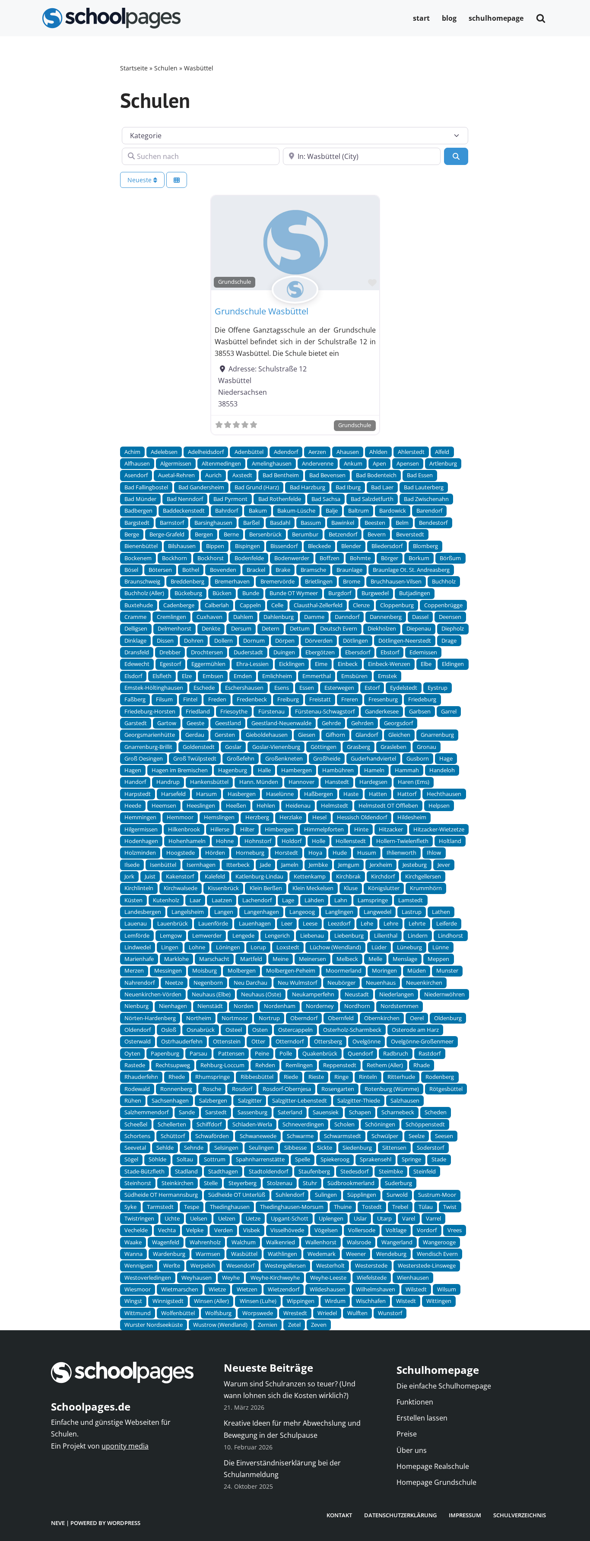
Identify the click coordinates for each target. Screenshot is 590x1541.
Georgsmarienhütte (149, 735)
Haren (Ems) (413, 782)
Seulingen (261, 1147)
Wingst (133, 1301)
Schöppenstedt (425, 1124)
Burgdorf (339, 593)
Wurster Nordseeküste (153, 1325)
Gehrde (331, 723)
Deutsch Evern (338, 628)
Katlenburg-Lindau (259, 876)
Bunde (250, 593)
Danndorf (347, 617)
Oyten (132, 1053)
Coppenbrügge (443, 605)
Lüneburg (409, 947)
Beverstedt (410, 534)
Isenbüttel (163, 865)
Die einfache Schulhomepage (444, 1386)
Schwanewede (258, 1136)
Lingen (169, 947)
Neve (58, 1523)
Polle (285, 1053)
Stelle (211, 1183)
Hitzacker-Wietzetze (438, 829)
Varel (408, 1218)
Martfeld (251, 959)
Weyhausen (196, 1277)
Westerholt (330, 1265)
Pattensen (231, 1053)
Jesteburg (415, 865)
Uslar (360, 1218)
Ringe (341, 1077)
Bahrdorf (226, 510)
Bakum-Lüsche (296, 510)
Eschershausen (244, 687)
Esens (281, 687)
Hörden (215, 852)
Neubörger (341, 982)
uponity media (125, 1446)
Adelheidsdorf (206, 452)
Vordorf (427, 1230)
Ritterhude (401, 1077)
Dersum (241, 628)
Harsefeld (173, 794)
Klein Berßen (266, 888)
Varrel (433, 1218)
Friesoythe (233, 711)
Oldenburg (448, 1018)
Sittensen (394, 1147)
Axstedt (242, 475)
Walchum (244, 1242)
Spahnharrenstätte (260, 1159)
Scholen (344, 1124)
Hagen (132, 770)
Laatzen (222, 900)
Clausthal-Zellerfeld (318, 605)
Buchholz (444, 581)
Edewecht (136, 664)
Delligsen (135, 628)
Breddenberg (187, 581)
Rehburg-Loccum (222, 1065)
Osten (260, 1030)
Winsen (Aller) (211, 1301)
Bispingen (247, 546)
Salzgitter (250, 1100)
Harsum (206, 794)
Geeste (195, 723)
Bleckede (319, 546)
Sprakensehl (375, 1159)
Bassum (311, 522)
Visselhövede (287, 1230)
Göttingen (323, 747)
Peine (262, 1053)
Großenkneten (284, 758)
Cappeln (250, 605)
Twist (450, 1207)
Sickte (324, 1147)
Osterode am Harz (415, 1030)
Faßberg (135, 699)
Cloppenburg (397, 605)
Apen (379, 463)
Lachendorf (257, 900)
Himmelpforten (324, 829)
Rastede (134, 1065)
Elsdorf (133, 676)
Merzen (134, 970)
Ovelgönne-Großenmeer (422, 1041)
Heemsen (164, 805)
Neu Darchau (250, 982)
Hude (340, 852)
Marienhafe (139, 959)
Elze (187, 676)
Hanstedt (337, 782)
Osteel (233, 1030)
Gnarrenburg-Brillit (148, 747)
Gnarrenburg (437, 735)
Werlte (171, 1265)
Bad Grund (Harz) (257, 487)
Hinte (361, 829)
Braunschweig (142, 581)
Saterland (290, 1112)
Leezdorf (339, 923)
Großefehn (240, 758)
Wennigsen (138, 1265)
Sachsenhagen (170, 1100)
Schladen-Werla (252, 1124)
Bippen (215, 546)
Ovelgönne (366, 1041)
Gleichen (399, 735)
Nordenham (279, 1006)
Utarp (384, 1218)
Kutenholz (166, 900)
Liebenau (312, 935)
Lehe (367, 923)
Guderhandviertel (373, 758)
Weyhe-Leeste (328, 1277)
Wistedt (406, 1301)
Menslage (405, 959)
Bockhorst (210, 558)
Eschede (204, 687)
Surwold (397, 1195)
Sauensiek (326, 1112)
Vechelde (136, 1230)
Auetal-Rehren (176, 475)
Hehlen (266, 805)
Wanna (133, 1254)
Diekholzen (382, 628)
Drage (449, 640)
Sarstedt (216, 1112)
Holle (318, 841)
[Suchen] (541, 18)
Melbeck (347, 959)
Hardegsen (373, 782)
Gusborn (417, 758)
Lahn (340, 900)
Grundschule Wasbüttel (261, 311)
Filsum (164, 699)
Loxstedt (287, 947)
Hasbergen (242, 794)
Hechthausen (444, 794)
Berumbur (305, 534)
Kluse (351, 888)
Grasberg (358, 747)
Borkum (419, 558)
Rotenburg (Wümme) (392, 1089)
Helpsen (439, 805)
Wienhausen (413, 1277)
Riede (291, 1077)
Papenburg (165, 1053)
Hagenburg (232, 770)
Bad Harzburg (307, 487)
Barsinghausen (213, 522)
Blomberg (425, 546)
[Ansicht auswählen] (176, 180)
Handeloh (442, 770)
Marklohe (176, 959)
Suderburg (398, 1183)
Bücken (222, 593)
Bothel (190, 570)
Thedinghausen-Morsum (292, 1207)
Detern (270, 628)
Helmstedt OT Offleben (388, 805)
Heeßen (236, 805)
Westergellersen (285, 1265)
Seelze (417, 1136)
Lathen (441, 912)
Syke (130, 1207)
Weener (356, 1254)
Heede (132, 805)
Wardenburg (169, 1254)
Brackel (256, 570)
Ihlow (434, 852)
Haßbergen (318, 794)
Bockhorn (174, 558)
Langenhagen (261, 912)
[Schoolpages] (111, 18)
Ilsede (132, 865)
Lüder (379, 947)
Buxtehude (138, 605)
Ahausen (347, 452)
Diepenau (418, 628)
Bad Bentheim (281, 475)
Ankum (353, 463)
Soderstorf (430, 1147)
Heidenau (298, 805)
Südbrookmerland (350, 1183)
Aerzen (317, 452)
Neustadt (357, 994)
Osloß (168, 1030)
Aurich (213, 475)
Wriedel (327, 1313)
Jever (444, 865)
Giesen (306, 735)
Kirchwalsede (180, 888)
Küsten (133, 900)
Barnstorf (172, 522)
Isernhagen (201, 865)
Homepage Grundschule (436, 1482)
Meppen (438, 959)
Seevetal (135, 1147)
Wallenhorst (320, 1242)
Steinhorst (137, 1183)
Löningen (228, 947)
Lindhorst (450, 935)
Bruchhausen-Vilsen (396, 581)
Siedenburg (357, 1147)
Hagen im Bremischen (180, 770)
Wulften (357, 1313)
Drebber (170, 652)
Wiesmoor (137, 1289)
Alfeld (442, 452)
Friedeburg (422, 699)
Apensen (408, 463)
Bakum (258, 510)
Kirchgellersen (423, 876)
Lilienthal (385, 935)
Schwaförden (212, 1136)
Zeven (319, 1325)
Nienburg (136, 1006)
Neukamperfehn (313, 994)
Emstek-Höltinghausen (153, 687)
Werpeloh (203, 1265)
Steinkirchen (177, 1183)
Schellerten (172, 1124)
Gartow (166, 723)
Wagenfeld (165, 1242)
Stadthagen (223, 1171)
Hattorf (406, 794)
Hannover (301, 782)
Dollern (223, 640)
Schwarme (300, 1136)
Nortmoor (235, 1018)
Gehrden (362, 723)
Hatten (378, 794)
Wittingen (438, 1301)
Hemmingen (140, 817)
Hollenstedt (351, 841)
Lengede (243, 935)
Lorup (258, 947)
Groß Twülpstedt (194, 758)
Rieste (316, 1077)
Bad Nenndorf (185, 499)
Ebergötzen (320, 652)
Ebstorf (390, 652)
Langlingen (339, 912)
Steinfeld (424, 1171)
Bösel (131, 570)
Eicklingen (292, 664)
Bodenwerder (291, 558)
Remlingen (299, 1065)
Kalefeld (215, 876)
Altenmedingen (221, 463)
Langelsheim (187, 912)
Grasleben (393, 747)
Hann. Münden (258, 782)
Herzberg (257, 817)
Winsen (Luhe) (258, 1301)
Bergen (204, 534)
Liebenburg (349, 935)
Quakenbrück (319, 1053)
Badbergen (138, 510)
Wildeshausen (328, 1289)
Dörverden (319, 640)
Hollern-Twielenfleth (402, 841)
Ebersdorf (357, 652)
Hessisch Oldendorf (362, 817)
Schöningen (380, 1124)
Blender (351, 546)
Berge (131, 534)
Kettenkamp (310, 876)
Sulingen (326, 1195)
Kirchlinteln (138, 888)
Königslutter (384, 888)
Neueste (140, 180)
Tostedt (372, 1207)
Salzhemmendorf (146, 1112)
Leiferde (446, 923)
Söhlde (157, 1159)
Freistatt (320, 699)
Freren (349, 699)
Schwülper (384, 1136)
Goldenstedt (199, 747)
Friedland (198, 711)
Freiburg (288, 699)
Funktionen (415, 1402)
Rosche (212, 1089)
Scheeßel (135, 1124)
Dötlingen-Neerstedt (404, 640)
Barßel (251, 522)
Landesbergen (142, 912)
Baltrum (358, 510)
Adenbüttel (249, 452)
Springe (411, 1159)
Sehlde (165, 1147)
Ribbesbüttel (257, 1077)
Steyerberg (242, 1183)
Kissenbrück (223, 888)
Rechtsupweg (172, 1065)
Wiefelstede (372, 1277)
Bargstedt (136, 522)
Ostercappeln (295, 1030)
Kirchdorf (383, 876)
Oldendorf (137, 1030)
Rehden (265, 1065)
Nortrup (269, 1018)
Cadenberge (178, 605)
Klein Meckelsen (312, 888)
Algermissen (175, 463)
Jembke (318, 865)
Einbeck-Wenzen (389, 664)
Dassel (420, 617)
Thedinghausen (230, 1207)
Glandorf (366, 735)
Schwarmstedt (342, 1136)
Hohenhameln (187, 841)
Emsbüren (354, 676)
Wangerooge (439, 1242)
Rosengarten (337, 1089)
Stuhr (310, 1183)
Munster (447, 970)
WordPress (123, 1523)
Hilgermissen (141, 829)
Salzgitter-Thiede (358, 1100)
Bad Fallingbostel (146, 487)
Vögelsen (326, 1230)
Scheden (436, 1112)
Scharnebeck (397, 1112)
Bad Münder (140, 499)
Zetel (294, 1325)
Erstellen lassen (422, 1418)
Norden (244, 1006)
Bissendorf (284, 546)
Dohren (193, 640)
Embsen (213, 676)
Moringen (384, 970)
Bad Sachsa (325, 499)
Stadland (186, 1171)
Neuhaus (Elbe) (211, 994)
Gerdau (194, 735)
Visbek (251, 1230)
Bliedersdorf (387, 546)
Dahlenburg (278, 617)
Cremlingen (171, 617)
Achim (132, 452)
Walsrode (359, 1242)
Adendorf (286, 452)
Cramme (135, 617)
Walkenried (280, 1242)
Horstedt (286, 852)
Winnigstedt (168, 1301)
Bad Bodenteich (376, 475)
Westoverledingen (147, 1277)
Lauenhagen (255, 923)
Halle (264, 770)
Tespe (191, 1207)
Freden (217, 699)
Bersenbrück (265, 534)
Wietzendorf (283, 1289)
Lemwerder (207, 935)
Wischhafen (371, 1301)
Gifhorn (335, 735)
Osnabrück (201, 1030)
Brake (283, 570)
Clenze (361, 605)
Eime (321, 664)
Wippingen (300, 1301)
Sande (187, 1112)
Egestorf (170, 664)
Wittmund (137, 1313)
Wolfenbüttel (178, 1313)
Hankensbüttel (209, 782)
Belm (402, 522)
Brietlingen (319, 581)
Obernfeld (341, 1018)
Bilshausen (182, 546)
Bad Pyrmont (230, 499)
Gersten (225, 735)
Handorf (135, 782)
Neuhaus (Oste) (261, 994)
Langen (223, 912)
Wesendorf (240, 1265)
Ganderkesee (382, 711)
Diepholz (452, 628)
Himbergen (279, 829)
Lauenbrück (172, 923)
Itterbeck (238, 865)
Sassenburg (252, 1112)
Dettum (300, 628)
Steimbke (391, 1171)
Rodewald (137, 1089)
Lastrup (412, 912)
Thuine (343, 1207)
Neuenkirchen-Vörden (152, 994)
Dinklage (135, 640)
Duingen (284, 652)
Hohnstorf (257, 841)
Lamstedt (410, 900)
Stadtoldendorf (268, 1171)
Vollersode (361, 1230)
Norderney (320, 1006)
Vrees (454, 1230)
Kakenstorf (180, 876)
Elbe (426, 664)
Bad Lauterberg (424, 487)
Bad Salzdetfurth (372, 499)
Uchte (172, 1218)
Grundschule (234, 281)
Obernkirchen (382, 1018)
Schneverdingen (303, 1124)
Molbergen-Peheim (290, 970)
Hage (446, 758)
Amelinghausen (272, 463)
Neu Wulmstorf (297, 982)
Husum (366, 852)
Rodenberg (439, 1077)
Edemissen (423, 652)
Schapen (360, 1112)
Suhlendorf (290, 1195)
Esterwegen (339, 687)
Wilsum (446, 1289)
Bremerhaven (232, 581)
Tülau (426, 1207)
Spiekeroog (334, 1159)
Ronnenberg (176, 1089)
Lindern (418, 935)
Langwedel (377, 912)
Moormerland (344, 970)
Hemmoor (180, 817)
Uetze (253, 1218)
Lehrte (417, 923)
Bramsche (313, 570)
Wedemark (322, 1254)
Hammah (407, 770)
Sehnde (193, 1147)
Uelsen (198, 1218)
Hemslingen (219, 817)
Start (421, 18)
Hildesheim (411, 817)
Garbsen (420, 711)
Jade (265, 865)
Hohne (225, 841)
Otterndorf (290, 1041)
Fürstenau (271, 711)
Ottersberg (328, 1041)
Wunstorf (390, 1313)
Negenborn (208, 982)
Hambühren (338, 770)
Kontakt (339, 1515)
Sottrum (214, 1159)
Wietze (217, 1289)
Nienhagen (173, 1006)
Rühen (132, 1100)
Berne (231, 534)
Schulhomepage (496, 18)
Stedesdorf (354, 1171)
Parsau (198, 1053)
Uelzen (226, 1218)
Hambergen (296, 770)
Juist (150, 876)
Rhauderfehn (141, 1077)
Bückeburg (188, 593)
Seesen (444, 1136)
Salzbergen (213, 1100)
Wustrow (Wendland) (220, 1325)
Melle (375, 959)
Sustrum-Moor (437, 1195)
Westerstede (371, 1265)
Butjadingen (414, 593)
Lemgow (171, 935)
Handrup (168, 782)
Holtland (450, 841)
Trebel (400, 1207)
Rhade (421, 1065)
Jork (129, 876)
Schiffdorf (209, 1124)
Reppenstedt (339, 1065)
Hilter (247, 829)
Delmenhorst (174, 628)
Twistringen (139, 1218)
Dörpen (285, 640)
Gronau (426, 747)
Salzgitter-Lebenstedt (299, 1100)
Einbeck (348, 664)
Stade (438, 1159)
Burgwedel (375, 593)
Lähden (314, 900)
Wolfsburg (218, 1313)
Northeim (198, 1018)
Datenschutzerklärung (400, 1515)
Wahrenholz (205, 1242)
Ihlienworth (401, 852)
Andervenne (317, 463)
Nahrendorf (139, 982)
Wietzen (247, 1289)
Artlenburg (443, 463)
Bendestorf (433, 522)
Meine (281, 959)
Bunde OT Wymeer (294, 593)
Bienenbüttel (141, 546)
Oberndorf (303, 1018)
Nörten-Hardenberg (150, 1018)
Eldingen (453, 664)
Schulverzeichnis (519, 1515)
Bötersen (160, 570)
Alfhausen (137, 463)
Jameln (289, 865)
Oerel (417, 1018)
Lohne (197, 947)
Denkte (211, 628)
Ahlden (378, 452)
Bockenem (138, 558)
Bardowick (392, 510)
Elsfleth (161, 676)
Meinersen (312, 959)
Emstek (387, 676)
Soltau (185, 1159)
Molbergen (242, 970)
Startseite (134, 68)
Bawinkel (342, 522)
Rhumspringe (212, 1077)
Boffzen (329, 558)
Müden (416, 970)
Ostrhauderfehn (182, 1041)
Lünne (440, 947)
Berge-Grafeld (166, 534)
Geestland (228, 723)
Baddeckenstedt (184, 510)
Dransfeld (136, 652)
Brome (351, 581)
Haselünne (280, 794)
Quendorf (360, 1053)
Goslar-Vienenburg (276, 747)
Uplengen (331, 1218)
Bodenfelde (249, 558)
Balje (332, 510)
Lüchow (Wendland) (335, 947)
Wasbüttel (244, 1254)
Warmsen (208, 1254)
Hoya (315, 852)
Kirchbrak (348, 876)
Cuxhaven (209, 617)
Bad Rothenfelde (279, 499)
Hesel (319, 817)
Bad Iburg (348, 487)
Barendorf (429, 510)
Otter (258, 1041)
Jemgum (348, 865)
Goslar (233, 747)
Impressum (465, 1515)
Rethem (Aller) (385, 1065)
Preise (407, 1434)
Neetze (174, 982)
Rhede (176, 1077)
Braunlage (349, 570)
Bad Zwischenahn (426, 499)
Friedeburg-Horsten (149, 711)
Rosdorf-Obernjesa (287, 1089)
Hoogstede (180, 852)
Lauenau (135, 923)
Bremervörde (277, 581)
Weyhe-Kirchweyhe (275, 1277)
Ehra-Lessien (252, 664)
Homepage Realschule (433, 1466)
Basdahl (280, 522)
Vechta (167, 1230)
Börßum (450, 558)
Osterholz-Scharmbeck (352, 1030)
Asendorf (136, 475)
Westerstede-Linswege (427, 1265)
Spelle (302, 1159)
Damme (314, 617)
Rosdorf (242, 1089)
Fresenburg (383, 699)
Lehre (391, 923)
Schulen (166, 68)
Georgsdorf (398, 723)
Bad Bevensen (327, 475)
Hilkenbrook (184, 829)
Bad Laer (382, 487)
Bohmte (360, 558)
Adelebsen (164, 452)
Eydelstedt (403, 687)
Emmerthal (316, 676)
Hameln (374, 770)
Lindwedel (137, 947)
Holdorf (291, 841)
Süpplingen (361, 1195)
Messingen (168, 970)
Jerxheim (381, 865)
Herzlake (290, 817)
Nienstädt (210, 1006)
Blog (449, 18)
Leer (286, 923)
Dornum (254, 640)
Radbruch (395, 1053)
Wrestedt (295, 1313)
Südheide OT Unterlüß (236, 1195)
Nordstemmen (400, 1006)
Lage (288, 900)
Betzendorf (343, 534)
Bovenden (223, 570)
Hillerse (219, 829)
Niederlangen (396, 994)
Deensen (450, 617)
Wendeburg (391, 1254)
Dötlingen (355, 640)
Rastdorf (430, 1053)
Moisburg (204, 970)
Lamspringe (373, 900)
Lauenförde (213, 923)
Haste (350, 794)
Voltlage (396, 1230)
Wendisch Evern (437, 1254)
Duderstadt (248, 652)
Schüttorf (173, 1136)
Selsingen (226, 1147)
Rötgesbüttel (446, 1089)
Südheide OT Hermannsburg (161, 1195)
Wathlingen (282, 1254)
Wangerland (396, 1242)
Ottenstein (227, 1041)
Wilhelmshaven (375, 1289)
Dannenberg (386, 617)
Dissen (165, 640)
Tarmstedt (160, 1207)
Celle (277, 605)
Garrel (449, 711)
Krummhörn (426, 888)
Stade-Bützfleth (144, 1171)
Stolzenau (279, 1183)
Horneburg (250, 852)
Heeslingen (201, 805)
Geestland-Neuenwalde (281, 723)
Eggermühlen (208, 664)
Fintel (190, 699)
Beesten (375, 522)
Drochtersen (207, 652)
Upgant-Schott (289, 1218)
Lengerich (277, 935)
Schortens (137, 1136)
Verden (223, 1230)
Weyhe (231, 1277)
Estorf (372, 687)
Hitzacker (391, 829)
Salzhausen (404, 1100)
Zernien (267, 1325)
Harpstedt (137, 794)
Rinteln (368, 1077)
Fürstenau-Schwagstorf (325, 711)
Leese (310, 923)
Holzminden (140, 852)
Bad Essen (420, 475)
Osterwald (137, 1041)
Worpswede (257, 1313)
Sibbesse (295, 1147)
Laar (195, 900)
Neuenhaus (381, 982)
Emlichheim (277, 676)
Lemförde (136, 935)
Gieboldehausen (267, 735)
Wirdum (335, 1301)
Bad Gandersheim (201, 487)
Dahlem (243, 617)
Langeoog (302, 912)
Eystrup (437, 687)
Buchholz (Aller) (144, 593)
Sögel (131, 1159)
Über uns (412, 1450)
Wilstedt (416, 1289)
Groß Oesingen (143, 758)
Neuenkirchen (424, 982)
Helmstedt (334, 805)
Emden (243, 676)
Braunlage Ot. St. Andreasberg (411, 570)
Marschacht (214, 959)
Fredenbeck (252, 699)
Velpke (194, 1230)
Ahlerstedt (411, 452)
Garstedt (135, 723)
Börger (389, 558)
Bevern (377, 534)
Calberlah (217, 605)
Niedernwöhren (444, 994)
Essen (306, 687)
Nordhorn (357, 1006)
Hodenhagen (141, 841)
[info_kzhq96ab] (295, 299)
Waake (133, 1242)
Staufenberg (314, 1171)
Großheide (326, 758)
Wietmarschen (179, 1289)
